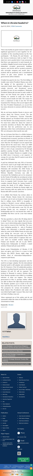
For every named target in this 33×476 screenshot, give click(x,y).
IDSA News (5, 394)
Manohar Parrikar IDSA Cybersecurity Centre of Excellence (7, 444)
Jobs (3, 401)
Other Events (22, 392)
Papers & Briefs (6, 428)
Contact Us (5, 382)
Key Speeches (22, 396)
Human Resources (6, 392)
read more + (6, 336)
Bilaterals (21, 377)
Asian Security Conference (24, 416)
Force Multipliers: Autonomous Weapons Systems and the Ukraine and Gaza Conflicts (16, 347)
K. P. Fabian (7, 331)
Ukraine (10, 305)
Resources (28, 466)
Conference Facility (7, 380)
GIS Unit (4, 408)
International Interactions (8, 396)
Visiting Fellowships (7, 406)
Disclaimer (14, 467)
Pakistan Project (6, 436)
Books (4, 418)
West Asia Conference (23, 423)
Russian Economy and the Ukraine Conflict (16, 364)
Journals (4, 423)
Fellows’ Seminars (23, 387)
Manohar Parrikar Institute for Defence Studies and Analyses (16, 12)
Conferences (21, 382)
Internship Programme (7, 399)
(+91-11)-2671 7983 (21, 437)
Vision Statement (6, 404)
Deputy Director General (8, 387)
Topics (4, 430)
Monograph (5, 420)
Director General (6, 384)
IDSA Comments (16, 26)
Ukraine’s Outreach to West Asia (13, 351)
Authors (4, 416)
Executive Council (6, 389)
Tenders (6, 466)
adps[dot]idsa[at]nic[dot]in (23, 443)
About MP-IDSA (6, 377)
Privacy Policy (28, 467)
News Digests (5, 425)
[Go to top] (31, 468)
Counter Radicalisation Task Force (8, 440)
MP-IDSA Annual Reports (18, 466)
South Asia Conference (24, 420)
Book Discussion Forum (24, 380)
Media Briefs (21, 394)
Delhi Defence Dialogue (24, 418)
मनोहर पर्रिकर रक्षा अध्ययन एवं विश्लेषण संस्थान (16, 14)
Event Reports (22, 384)
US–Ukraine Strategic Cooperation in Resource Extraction (14, 355)
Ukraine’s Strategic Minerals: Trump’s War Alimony (15, 360)
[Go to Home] (31, 465)
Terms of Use (7, 467)
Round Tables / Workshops (24, 389)
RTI (10, 466)
